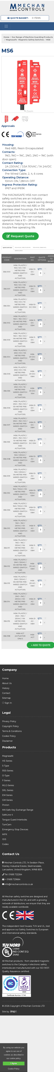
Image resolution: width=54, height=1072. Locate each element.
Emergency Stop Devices (15, 829)
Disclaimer (7, 741)
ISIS (4, 839)
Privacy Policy (9, 721)
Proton (5, 805)
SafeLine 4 (7, 814)
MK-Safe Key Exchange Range (17, 810)
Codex (5, 844)
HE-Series (7, 761)
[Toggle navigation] (6, 26)
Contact (6, 693)
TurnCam (6, 824)
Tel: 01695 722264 (13, 874)
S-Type (5, 765)
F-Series (6, 780)
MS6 (48, 40)
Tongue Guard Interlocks (14, 819)
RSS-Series (7, 770)
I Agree (14, 1063)
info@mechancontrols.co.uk (18, 884)
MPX (4, 834)
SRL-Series (7, 790)
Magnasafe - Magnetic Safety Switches (25, 40)
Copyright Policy (10, 726)
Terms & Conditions (12, 731)
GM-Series (7, 800)
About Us (7, 683)
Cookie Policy (9, 736)
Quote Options (7, 247)
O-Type (6, 775)
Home (6, 37)
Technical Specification (23, 247)
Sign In (8, 703)
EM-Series (7, 795)
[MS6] (6, 119)
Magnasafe (7, 756)
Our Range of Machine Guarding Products (32, 37)
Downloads (19, 250)
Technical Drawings (39, 247)
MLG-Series (8, 785)
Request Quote (22, 236)
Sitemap (6, 698)
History (5, 688)
